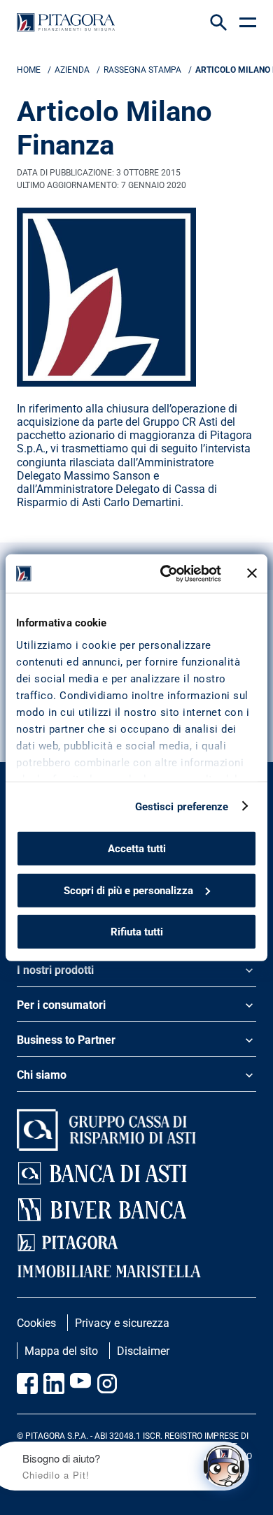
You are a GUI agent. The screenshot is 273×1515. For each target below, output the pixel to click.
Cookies (36, 1323)
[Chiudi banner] (252, 573)
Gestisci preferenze (182, 806)
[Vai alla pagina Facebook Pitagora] (27, 1383)
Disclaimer (143, 1351)
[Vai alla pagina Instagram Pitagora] (107, 1384)
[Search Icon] (218, 22)
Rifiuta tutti (137, 932)
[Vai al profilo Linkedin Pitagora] (53, 1383)
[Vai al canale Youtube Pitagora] (80, 1383)
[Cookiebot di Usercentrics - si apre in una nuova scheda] (165, 573)
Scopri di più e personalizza (128, 890)
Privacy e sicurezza (122, 1323)
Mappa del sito (61, 1351)
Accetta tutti (137, 848)
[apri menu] (247, 22)
